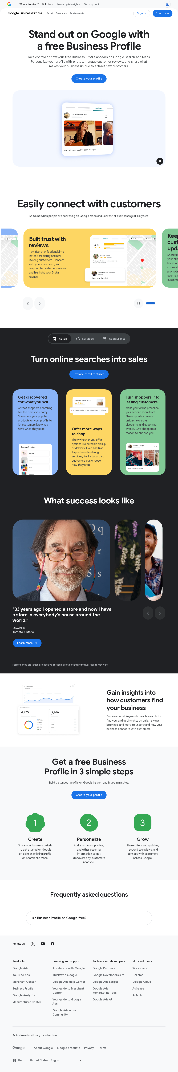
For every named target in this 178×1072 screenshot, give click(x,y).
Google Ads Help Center (68, 982)
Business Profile (23, 988)
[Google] (19, 1048)
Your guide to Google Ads (66, 1001)
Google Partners (103, 968)
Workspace (139, 968)
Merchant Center (24, 982)
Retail (49, 13)
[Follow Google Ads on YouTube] (43, 944)
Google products (68, 1048)
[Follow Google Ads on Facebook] (52, 944)
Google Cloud (141, 982)
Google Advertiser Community (65, 1012)
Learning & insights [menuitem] (68, 4)
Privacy (89, 1048)
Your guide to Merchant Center (68, 991)
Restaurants (77, 13)
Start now (163, 13)
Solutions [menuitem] (48, 4)
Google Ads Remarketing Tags (104, 991)
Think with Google (64, 975)
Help (21, 1060)
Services (61, 13)
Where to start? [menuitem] (29, 4)
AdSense (138, 988)
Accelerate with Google (68, 968)
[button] (159, 161)
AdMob (137, 995)
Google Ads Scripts (105, 982)
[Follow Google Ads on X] (33, 944)
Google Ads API (102, 999)
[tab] (59, 338)
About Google (43, 1048)
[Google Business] (9, 4)
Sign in (141, 13)
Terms (102, 1048)
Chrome (137, 975)
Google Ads (20, 968)
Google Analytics (24, 995)
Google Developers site (108, 975)
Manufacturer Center (27, 1002)
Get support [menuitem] (91, 4)
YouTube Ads (21, 975)
